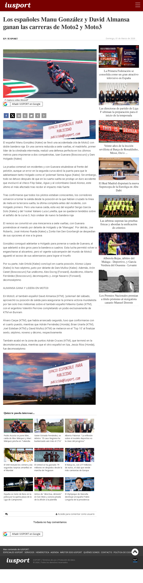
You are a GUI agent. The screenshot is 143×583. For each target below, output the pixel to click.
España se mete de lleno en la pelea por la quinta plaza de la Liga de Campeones (18, 497)
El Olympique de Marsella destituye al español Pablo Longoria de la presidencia (77, 497)
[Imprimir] (18, 115)
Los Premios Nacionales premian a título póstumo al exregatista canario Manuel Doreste (118, 299)
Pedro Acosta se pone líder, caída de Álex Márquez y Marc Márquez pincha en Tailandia (17, 438)
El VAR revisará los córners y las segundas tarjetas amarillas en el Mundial (18, 467)
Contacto (106, 552)
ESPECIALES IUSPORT (13, 552)
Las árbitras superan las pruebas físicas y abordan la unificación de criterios (119, 224)
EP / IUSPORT (10, 38)
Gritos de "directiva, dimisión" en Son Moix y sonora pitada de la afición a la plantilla (48, 497)
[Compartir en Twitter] (12, 115)
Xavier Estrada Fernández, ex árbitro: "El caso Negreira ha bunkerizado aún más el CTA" (47, 438)
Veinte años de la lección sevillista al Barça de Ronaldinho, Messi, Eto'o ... (119, 149)
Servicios (29, 552)
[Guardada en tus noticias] (25, 115)
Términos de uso (49, 560)
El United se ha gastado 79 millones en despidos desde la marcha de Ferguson (48, 467)
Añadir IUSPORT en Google (26, 104)
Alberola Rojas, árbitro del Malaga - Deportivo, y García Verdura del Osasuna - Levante (119, 261)
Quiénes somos (92, 552)
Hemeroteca (42, 552)
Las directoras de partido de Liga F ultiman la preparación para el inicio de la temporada (118, 111)
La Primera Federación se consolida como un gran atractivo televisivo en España (119, 74)
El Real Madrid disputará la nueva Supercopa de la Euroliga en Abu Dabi (119, 186)
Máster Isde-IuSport (71, 552)
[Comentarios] (31, 115)
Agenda (55, 552)
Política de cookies (124, 552)
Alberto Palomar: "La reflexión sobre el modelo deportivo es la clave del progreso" (79, 438)
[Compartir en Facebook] (6, 115)
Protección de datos (66, 560)
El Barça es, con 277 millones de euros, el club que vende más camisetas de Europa (78, 467)
